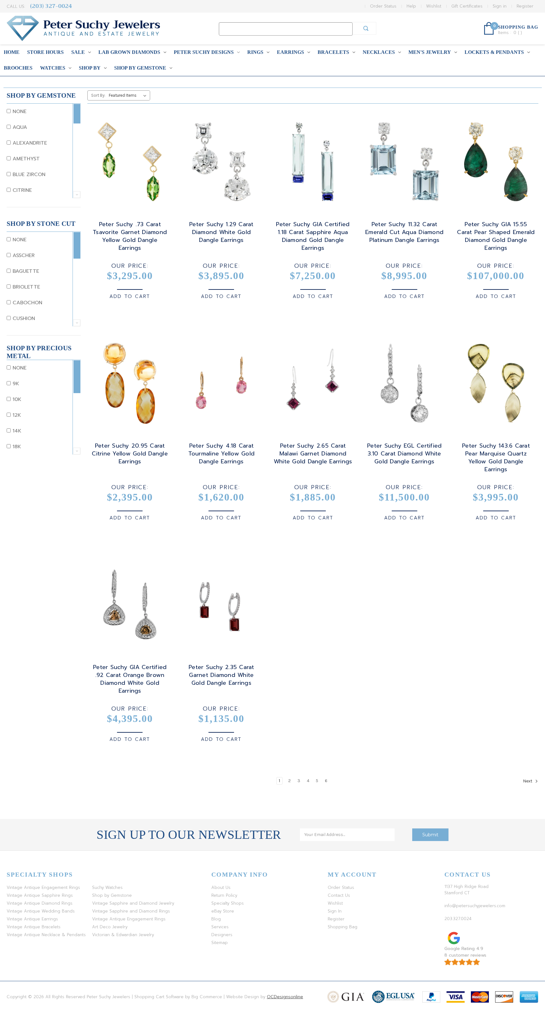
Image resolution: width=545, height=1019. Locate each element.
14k (16, 431)
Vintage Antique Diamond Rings (40, 903)
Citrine (21, 190)
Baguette (25, 271)
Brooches (18, 68)
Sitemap (219, 943)
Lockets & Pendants (494, 52)
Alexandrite (29, 143)
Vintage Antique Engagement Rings (43, 887)
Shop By (90, 68)
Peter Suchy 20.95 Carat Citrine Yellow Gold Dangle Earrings (130, 454)
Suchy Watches (107, 887)
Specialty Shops (227, 903)
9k (15, 383)
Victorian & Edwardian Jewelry (123, 935)
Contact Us (339, 895)
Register (525, 6)
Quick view (128, 155)
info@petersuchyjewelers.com (474, 906)
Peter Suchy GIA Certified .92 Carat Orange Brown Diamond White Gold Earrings (130, 679)
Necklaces (379, 52)
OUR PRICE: (130, 265)
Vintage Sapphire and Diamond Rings (131, 911)
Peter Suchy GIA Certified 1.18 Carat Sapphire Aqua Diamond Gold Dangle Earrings (312, 236)
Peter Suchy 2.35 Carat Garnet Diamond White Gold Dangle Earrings (221, 675)
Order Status (383, 6)
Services (220, 927)
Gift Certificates (467, 6)
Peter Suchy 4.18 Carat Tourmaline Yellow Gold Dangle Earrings (221, 454)
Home (12, 52)
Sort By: (98, 95)
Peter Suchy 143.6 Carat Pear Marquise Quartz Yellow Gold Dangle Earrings (496, 457)
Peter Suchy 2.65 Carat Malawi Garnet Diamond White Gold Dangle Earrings (313, 454)
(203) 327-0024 (51, 6)
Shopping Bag (342, 927)
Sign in (500, 6)
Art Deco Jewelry (109, 927)
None (18, 111)
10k (16, 399)
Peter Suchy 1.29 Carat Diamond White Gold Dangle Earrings (221, 232)
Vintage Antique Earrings (32, 919)
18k (16, 446)
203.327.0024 (458, 919)
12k (16, 415)
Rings (255, 52)
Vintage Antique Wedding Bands (41, 911)
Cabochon (26, 302)
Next (528, 781)
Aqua (19, 127)
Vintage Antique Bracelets (34, 927)
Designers (221, 935)
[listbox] (129, 95)
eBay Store (222, 911)
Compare (127, 167)
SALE (78, 52)
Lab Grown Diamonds (129, 52)
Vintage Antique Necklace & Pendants (46, 935)
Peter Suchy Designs (204, 52)
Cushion (23, 318)
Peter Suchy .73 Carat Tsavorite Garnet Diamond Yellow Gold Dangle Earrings (130, 236)
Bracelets (333, 52)
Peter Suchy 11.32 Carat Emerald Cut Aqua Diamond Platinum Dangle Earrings (404, 232)
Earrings (290, 52)
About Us (221, 887)
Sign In (335, 911)
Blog (216, 919)
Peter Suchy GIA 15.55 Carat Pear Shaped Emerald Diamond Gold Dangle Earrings (496, 236)
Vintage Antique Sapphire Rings (40, 895)
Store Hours (45, 52)
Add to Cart (129, 296)
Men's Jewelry (429, 52)
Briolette (25, 287)
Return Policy (224, 895)
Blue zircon (28, 174)
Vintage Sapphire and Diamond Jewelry (133, 903)
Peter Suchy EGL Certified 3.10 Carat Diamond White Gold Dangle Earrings (404, 454)
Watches (52, 68)
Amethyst (25, 159)
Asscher (23, 255)
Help (411, 6)
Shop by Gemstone (140, 68)
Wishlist (433, 6)
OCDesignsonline (285, 997)
